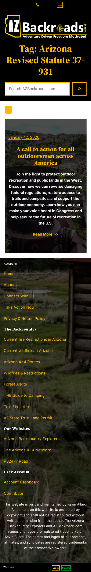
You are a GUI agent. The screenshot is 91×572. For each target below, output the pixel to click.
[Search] (79, 89)
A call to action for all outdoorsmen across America (45, 156)
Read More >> (45, 234)
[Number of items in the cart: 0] (37, 5)
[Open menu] (60, 5)
